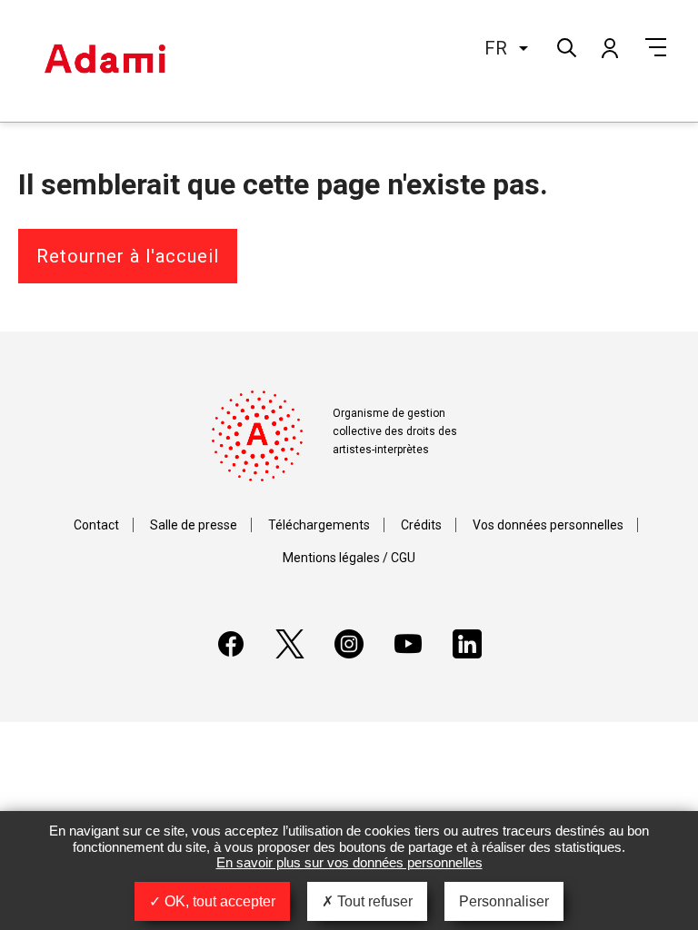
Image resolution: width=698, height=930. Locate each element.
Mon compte (609, 47)
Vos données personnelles (548, 525)
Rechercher (565, 46)
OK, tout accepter (218, 901)
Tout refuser (373, 901)
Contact (96, 525)
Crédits (421, 525)
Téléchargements (319, 525)
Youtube (408, 643)
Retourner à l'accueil (127, 256)
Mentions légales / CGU (349, 557)
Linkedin (467, 643)
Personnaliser (504, 901)
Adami (104, 61)
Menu (655, 47)
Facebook (230, 643)
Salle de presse (193, 525)
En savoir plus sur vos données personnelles (349, 862)
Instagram (349, 643)
